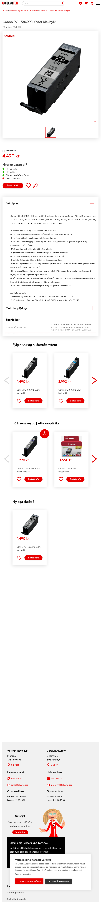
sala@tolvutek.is (19, 785)
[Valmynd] (97, 4)
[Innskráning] (80, 3)
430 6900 (56, 778)
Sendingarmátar (15, 892)
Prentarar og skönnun (18, 10)
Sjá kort (15, 764)
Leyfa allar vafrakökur (29, 881)
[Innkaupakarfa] (92, 3)
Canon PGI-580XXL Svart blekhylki (54, 10)
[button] (50, 79)
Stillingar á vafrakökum (58, 881)
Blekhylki (34, 10)
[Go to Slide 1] (50, 132)
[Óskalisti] (86, 3)
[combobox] (43, 3)
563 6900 (16, 778)
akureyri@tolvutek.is (61, 785)
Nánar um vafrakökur (23, 874)
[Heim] (9, 3)
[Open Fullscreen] (95, 123)
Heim (5, 10)
